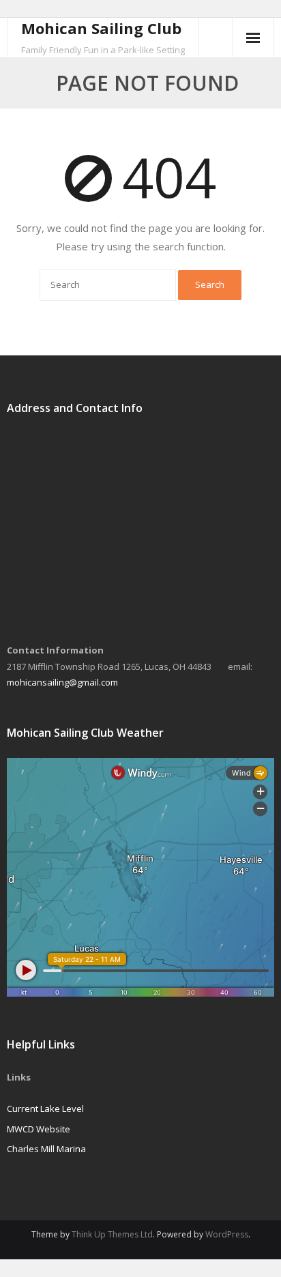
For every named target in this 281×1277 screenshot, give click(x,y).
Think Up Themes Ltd (112, 1234)
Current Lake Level (45, 1108)
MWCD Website (38, 1129)
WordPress (226, 1234)
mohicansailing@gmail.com (62, 682)
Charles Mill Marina (46, 1149)
